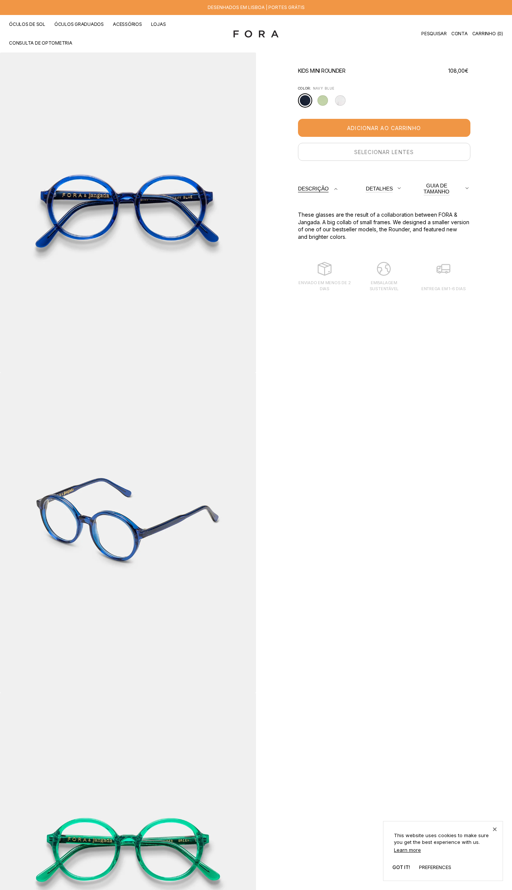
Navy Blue (307, 104)
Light (342, 103)
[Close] (495, 829)
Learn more (407, 850)
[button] (434, 33)
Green (325, 103)
